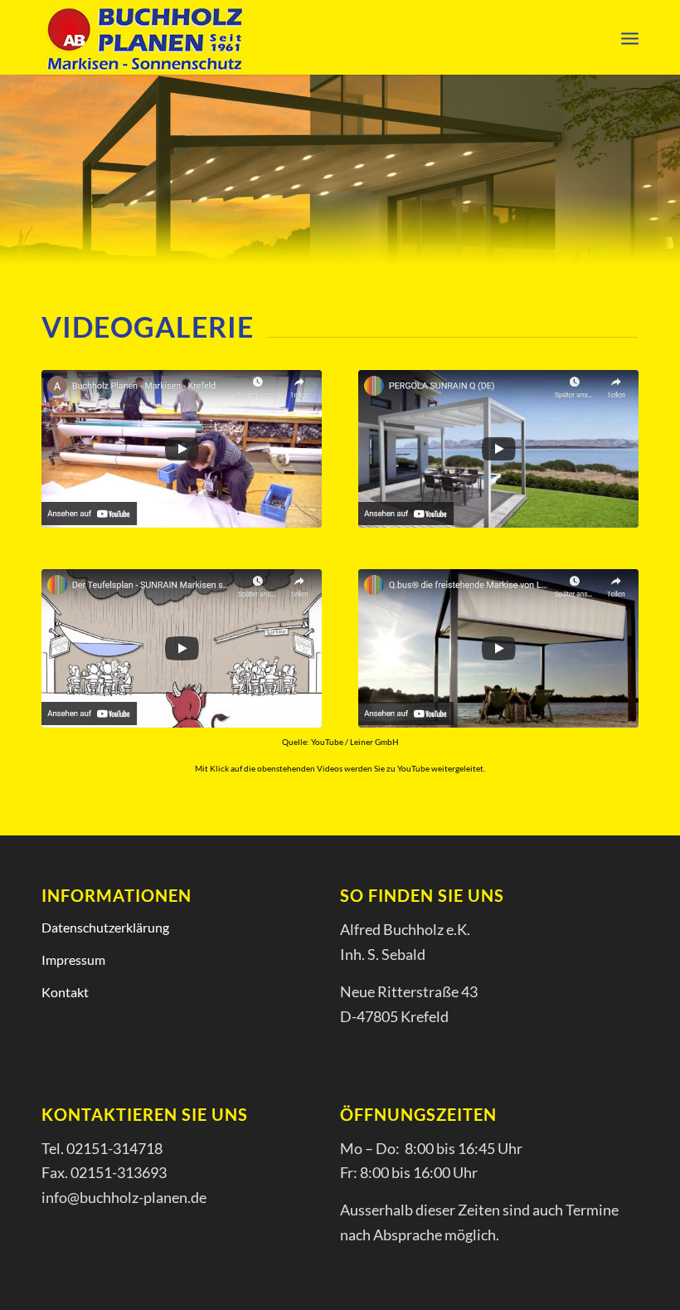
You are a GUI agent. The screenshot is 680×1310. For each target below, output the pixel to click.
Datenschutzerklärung (105, 927)
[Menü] (630, 37)
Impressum (73, 959)
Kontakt (65, 992)
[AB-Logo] (144, 37)
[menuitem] (630, 37)
